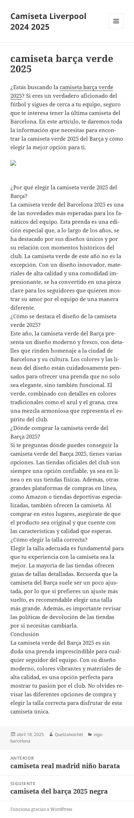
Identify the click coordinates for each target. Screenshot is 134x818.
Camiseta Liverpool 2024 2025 (48, 21)
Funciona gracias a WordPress (41, 809)
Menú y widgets (116, 28)
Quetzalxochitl (69, 734)
